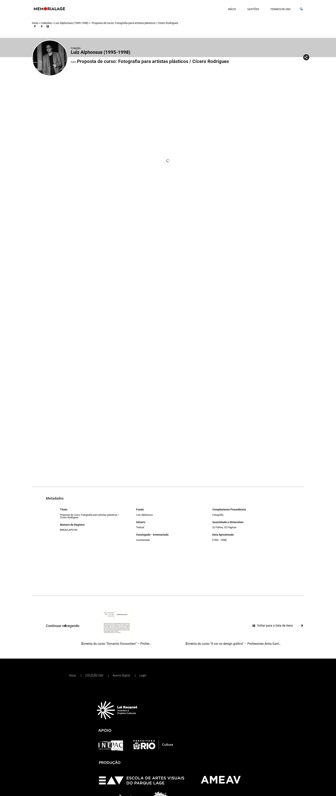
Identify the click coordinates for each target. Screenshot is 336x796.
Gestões (253, 9)
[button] (301, 9)
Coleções (46, 23)
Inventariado (143, 540)
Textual (140, 527)
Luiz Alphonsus (144, 514)
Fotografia (217, 514)
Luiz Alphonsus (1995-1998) (71, 23)
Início (232, 9)
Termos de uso (280, 9)
